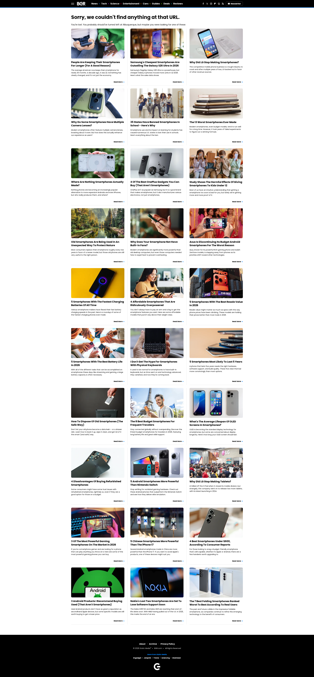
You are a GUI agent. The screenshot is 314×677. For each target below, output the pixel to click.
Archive (153, 644)
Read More (118, 82)
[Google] (219, 4)
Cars (145, 3)
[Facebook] (203, 4)
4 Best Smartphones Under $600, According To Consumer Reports (210, 543)
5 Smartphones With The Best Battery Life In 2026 (96, 363)
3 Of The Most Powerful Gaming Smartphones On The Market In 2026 (93, 543)
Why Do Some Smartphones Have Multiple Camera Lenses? (97, 123)
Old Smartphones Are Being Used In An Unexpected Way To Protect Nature (95, 243)
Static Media (145, 648)
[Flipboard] (215, 4)
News (94, 3)
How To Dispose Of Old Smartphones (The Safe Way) (97, 423)
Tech (104, 3)
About (142, 644)
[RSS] (223, 4)
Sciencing (166, 658)
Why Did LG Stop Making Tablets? (210, 481)
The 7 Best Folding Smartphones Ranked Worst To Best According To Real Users (214, 603)
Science (114, 3)
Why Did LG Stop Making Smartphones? (214, 62)
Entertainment (131, 3)
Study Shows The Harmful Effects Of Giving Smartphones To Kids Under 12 (216, 183)
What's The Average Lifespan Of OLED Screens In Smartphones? (213, 423)
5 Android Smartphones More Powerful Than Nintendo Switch (154, 483)
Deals (167, 3)
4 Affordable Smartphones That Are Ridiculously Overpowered (152, 303)
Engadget (137, 658)
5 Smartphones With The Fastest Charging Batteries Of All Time (97, 303)
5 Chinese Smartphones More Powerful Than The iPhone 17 (154, 543)
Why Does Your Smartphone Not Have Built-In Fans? (154, 243)
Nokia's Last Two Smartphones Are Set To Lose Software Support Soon (156, 602)
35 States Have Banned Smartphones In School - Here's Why (155, 123)
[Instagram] (211, 4)
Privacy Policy (168, 644)
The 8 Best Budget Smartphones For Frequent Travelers (152, 423)
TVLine (156, 658)
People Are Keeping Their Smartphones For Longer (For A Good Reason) (95, 64)
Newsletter (236, 4)
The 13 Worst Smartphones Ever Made (213, 122)
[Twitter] (207, 4)
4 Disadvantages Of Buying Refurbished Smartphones (96, 483)
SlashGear (176, 658)
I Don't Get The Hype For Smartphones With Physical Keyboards (153, 363)
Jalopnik (147, 658)
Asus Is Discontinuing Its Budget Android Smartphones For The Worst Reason (215, 243)
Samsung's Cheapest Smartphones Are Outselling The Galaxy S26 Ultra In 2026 (154, 64)
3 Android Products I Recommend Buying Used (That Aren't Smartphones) (96, 602)
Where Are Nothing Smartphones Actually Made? (97, 183)
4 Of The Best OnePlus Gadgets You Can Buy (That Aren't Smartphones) (154, 183)
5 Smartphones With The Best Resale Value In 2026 (216, 303)
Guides (156, 3)
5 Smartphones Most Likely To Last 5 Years (216, 361)
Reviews (178, 3)
